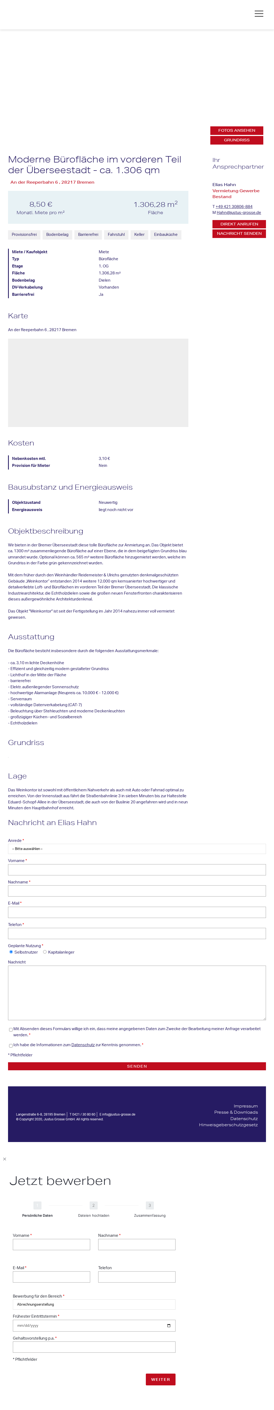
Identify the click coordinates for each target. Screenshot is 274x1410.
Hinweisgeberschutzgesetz (228, 1124)
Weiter (160, 1379)
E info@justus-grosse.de (117, 1114)
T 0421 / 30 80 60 (82, 1114)
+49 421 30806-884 (234, 207)
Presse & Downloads (236, 1112)
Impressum (246, 1106)
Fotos (236, 130)
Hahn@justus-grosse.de (239, 213)
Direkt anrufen (239, 224)
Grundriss (237, 140)
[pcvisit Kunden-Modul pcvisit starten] (228, 1131)
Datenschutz (83, 1045)
